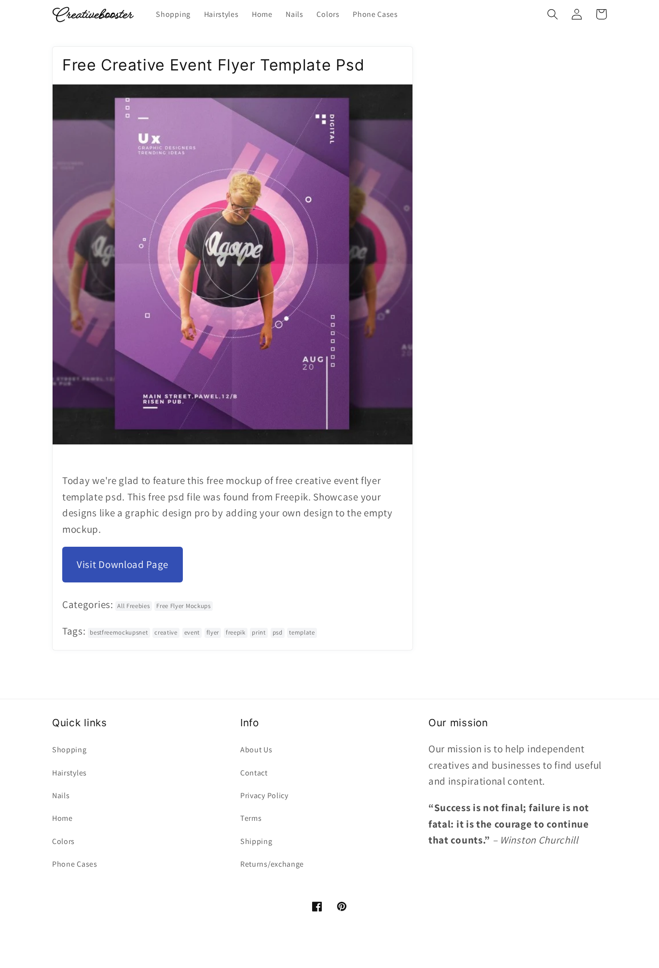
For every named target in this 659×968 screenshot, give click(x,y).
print (258, 632)
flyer (212, 632)
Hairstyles (69, 773)
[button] (552, 14)
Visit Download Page (122, 564)
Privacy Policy (264, 795)
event (192, 632)
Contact (254, 773)
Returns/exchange (272, 864)
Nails (60, 795)
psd (278, 632)
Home (62, 818)
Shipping (256, 841)
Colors (63, 841)
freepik (236, 632)
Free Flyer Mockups (183, 606)
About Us (256, 750)
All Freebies (133, 606)
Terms (250, 818)
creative (166, 632)
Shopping (69, 750)
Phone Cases (74, 864)
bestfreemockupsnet (119, 632)
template (302, 632)
